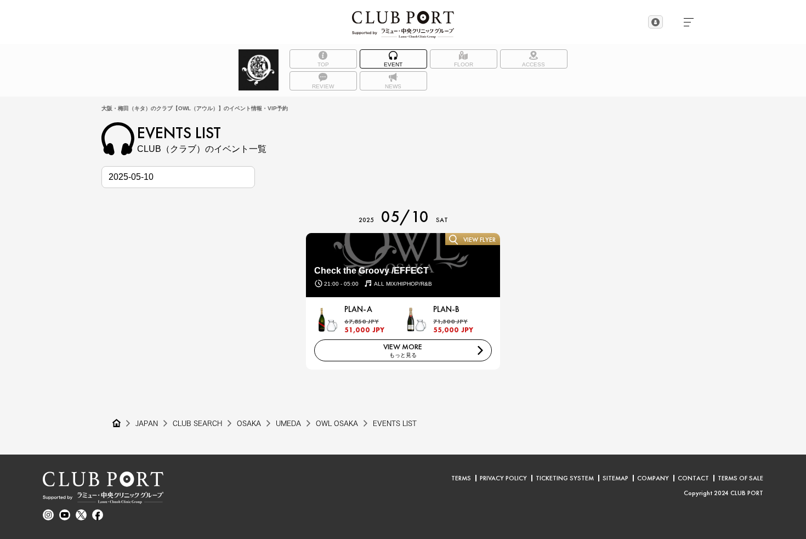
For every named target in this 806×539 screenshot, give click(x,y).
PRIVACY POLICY (503, 478)
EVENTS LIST (395, 423)
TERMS (461, 478)
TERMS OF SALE (740, 478)
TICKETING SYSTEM (565, 478)
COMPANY (653, 478)
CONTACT (693, 478)
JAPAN (146, 423)
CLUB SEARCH (197, 423)
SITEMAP (615, 478)
